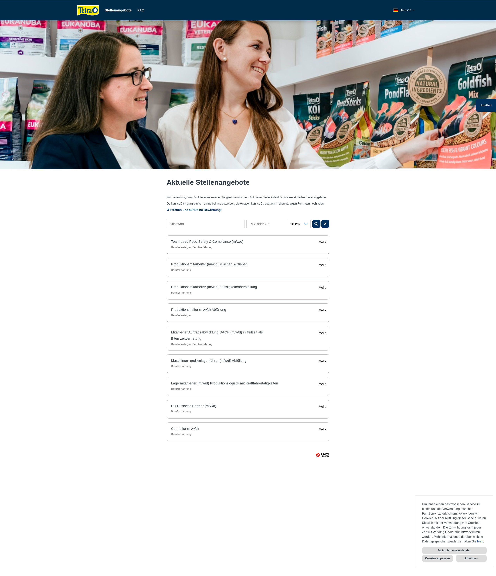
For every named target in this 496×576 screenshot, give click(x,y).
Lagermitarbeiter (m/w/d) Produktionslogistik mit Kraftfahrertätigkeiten (224, 383)
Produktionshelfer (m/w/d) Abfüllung (198, 310)
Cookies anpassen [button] (437, 558)
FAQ (140, 10)
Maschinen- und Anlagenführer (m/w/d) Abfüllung (208, 361)
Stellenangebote (118, 10)
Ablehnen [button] (471, 558)
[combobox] (405, 10)
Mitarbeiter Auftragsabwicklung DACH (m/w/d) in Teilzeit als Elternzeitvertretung (217, 335)
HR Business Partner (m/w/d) (193, 406)
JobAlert (486, 105)
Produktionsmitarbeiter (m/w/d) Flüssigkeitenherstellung (214, 287)
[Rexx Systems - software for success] (322, 455)
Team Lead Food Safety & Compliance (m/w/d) (207, 242)
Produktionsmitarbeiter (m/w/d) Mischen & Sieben (209, 264)
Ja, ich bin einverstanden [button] (454, 550)
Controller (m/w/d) (185, 429)
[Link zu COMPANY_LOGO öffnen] (88, 10)
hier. (480, 541)
